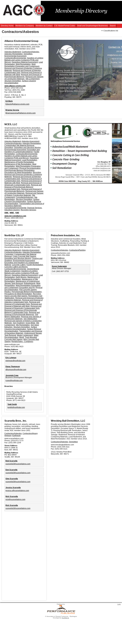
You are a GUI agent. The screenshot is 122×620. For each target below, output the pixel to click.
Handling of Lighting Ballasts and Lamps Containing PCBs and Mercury (23, 60)
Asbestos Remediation (13, 54)
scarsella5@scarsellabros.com (18, 464)
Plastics (7, 292)
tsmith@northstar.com (16, 407)
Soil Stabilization (30, 319)
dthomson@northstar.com (16, 370)
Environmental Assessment (15, 56)
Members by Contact (44, 26)
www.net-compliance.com (15, 216)
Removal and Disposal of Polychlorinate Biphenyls (22, 76)
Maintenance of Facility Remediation (19, 162)
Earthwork (16, 435)
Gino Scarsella (12, 479)
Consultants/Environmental (15, 208)
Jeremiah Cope (12, 375)
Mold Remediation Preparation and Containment (21, 65)
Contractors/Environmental (15, 58)
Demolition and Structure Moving (27, 148)
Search (113, 26)
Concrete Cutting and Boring (16, 267)
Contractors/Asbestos (30, 52)
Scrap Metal (30, 323)
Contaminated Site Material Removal (19, 145)
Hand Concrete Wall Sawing (15, 296)
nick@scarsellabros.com (15, 499)
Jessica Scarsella (13, 488)
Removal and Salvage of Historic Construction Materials (23, 194)
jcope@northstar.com (14, 380)
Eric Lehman (11, 358)
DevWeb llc (65, 618)
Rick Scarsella (12, 505)
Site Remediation (23, 325)
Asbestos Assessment (30, 141)
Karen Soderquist (59, 266)
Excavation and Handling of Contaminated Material (22, 151)
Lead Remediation (29, 160)
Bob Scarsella (11, 461)
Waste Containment (25, 335)
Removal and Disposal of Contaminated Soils (22, 303)
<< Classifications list (109, 31)
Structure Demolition (12, 81)
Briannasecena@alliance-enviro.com (21, 113)
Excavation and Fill (27, 287)
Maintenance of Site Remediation (17, 164)
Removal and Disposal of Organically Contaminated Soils (22, 184)
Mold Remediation (23, 64)
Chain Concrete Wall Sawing (24, 256)
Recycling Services (28, 210)
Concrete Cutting (19, 265)
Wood (21, 337)
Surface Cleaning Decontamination (21, 200)
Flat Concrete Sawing (28, 290)
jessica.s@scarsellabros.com (17, 491)
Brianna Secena (12, 110)
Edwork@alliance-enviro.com (17, 104)
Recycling (37, 172)
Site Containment (32, 79)
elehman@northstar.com (15, 361)
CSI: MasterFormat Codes (64, 26)
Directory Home (7, 26)
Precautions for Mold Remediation (18, 172)
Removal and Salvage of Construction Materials (23, 78)
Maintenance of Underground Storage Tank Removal (22, 282)
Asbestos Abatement (12, 52)
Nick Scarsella (12, 496)
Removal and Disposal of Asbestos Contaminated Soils (23, 301)
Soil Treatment (19, 323)
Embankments (29, 283)
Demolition (28, 54)
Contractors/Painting (77, 250)
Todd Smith (12, 404)
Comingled (8, 254)
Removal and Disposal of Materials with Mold (23, 305)
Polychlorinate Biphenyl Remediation (19, 170)
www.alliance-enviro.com (15, 86)
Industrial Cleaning (12, 210)
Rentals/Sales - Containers (22, 341)
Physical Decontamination (29, 168)
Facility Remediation (34, 265)
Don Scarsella (11, 470)
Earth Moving (21, 277)
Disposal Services (34, 208)
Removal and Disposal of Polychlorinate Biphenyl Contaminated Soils (23, 187)
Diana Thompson (13, 367)
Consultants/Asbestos (24, 197)
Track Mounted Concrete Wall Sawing (20, 338)
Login (119, 604)
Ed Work (9, 101)
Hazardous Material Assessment (25, 62)
